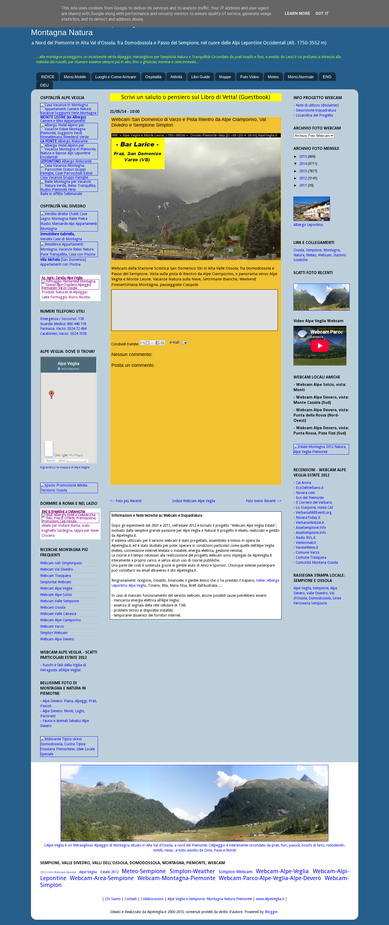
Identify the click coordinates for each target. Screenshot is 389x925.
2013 (303, 171)
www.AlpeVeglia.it (270, 899)
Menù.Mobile (75, 77)
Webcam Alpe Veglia (56, 588)
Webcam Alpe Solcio (56, 595)
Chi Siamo (113, 899)
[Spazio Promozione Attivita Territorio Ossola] (69, 490)
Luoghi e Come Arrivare (115, 77)
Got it (322, 13)
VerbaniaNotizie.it (310, 522)
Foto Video (249, 77)
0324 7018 (78, 333)
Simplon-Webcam (235, 871)
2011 (303, 185)
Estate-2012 (109, 872)
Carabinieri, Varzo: (55, 333)
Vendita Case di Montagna (61, 236)
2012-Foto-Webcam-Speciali (58, 872)
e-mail (175, 342)
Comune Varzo (307, 552)
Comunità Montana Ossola (317, 562)
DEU (44, 85)
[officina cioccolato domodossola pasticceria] (69, 754)
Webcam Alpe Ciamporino (60, 620)
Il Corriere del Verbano (314, 502)
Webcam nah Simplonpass (61, 563)
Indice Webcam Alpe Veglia (193, 501)
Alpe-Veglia (88, 872)
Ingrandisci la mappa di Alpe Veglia (64, 467)
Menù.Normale (301, 77)
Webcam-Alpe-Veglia (282, 871)
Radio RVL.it (305, 537)
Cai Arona (303, 482)
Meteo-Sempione (144, 871)
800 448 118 (76, 324)
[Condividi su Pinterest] (162, 342)
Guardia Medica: (53, 324)
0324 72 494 (76, 328)
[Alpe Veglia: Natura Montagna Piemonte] (321, 297)
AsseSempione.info (311, 527)
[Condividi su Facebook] (157, 342)
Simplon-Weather (192, 871)
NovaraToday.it (308, 517)
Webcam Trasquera (55, 576)
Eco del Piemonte (310, 498)
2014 (303, 163)
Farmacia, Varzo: (53, 328)
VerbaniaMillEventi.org (314, 512)
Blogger (271, 912)
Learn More (297, 13)
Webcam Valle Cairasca (58, 614)
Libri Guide (200, 77)
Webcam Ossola (52, 607)
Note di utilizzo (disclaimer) (317, 105)
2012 (303, 178)
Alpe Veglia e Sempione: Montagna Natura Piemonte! (210, 899)
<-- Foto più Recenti (126, 501)
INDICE (48, 77)
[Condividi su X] (152, 342)
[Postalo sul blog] (147, 342)
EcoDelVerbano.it (309, 487)
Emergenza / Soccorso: (59, 319)
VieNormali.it (306, 542)
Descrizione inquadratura (316, 110)
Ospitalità (153, 77)
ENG (327, 77)
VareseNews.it (307, 547)
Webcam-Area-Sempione (102, 878)
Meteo (273, 77)
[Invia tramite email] (142, 342)
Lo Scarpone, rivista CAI (314, 507)
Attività (176, 77)
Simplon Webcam (53, 633)
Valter (260, 580)
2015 (303, 156)
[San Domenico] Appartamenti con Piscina (63, 262)
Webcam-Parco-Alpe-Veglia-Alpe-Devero (270, 878)
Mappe (225, 77)
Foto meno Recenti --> (264, 501)
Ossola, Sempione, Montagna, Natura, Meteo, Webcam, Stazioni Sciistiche (319, 255)
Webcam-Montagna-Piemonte (176, 878)
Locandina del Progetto (314, 115)
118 (81, 319)
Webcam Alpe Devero (57, 639)
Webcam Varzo (52, 626)
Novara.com (305, 493)
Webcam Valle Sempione (59, 601)
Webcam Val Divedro (56, 569)
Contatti (131, 899)
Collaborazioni (152, 899)
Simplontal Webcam (55, 582)
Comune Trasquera (311, 557)
